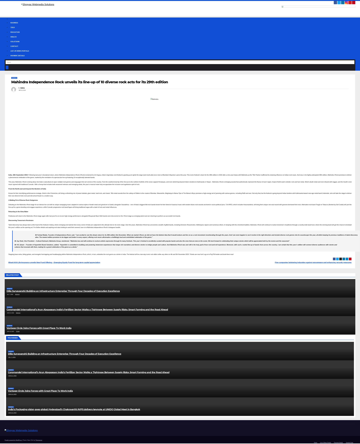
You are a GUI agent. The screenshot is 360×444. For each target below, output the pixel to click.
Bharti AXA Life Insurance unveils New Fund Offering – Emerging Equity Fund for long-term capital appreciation (54, 262)
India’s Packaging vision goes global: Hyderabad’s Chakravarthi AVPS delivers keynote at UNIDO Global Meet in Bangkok (74, 409)
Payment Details (17, 55)
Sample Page (349, 442)
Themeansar (38, 440)
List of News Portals (19, 51)
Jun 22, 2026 (12, 375)
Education (15, 32)
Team (18, 331)
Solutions (15, 41)
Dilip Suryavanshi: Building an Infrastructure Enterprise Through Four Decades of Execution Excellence (63, 291)
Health (13, 37)
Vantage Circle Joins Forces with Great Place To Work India (39, 328)
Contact (14, 46)
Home (315, 442)
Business (14, 22)
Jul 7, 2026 (12, 357)
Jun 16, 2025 (12, 394)
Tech (12, 27)
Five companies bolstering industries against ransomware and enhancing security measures (313, 262)
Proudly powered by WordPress (13, 440)
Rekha (22, 88)
